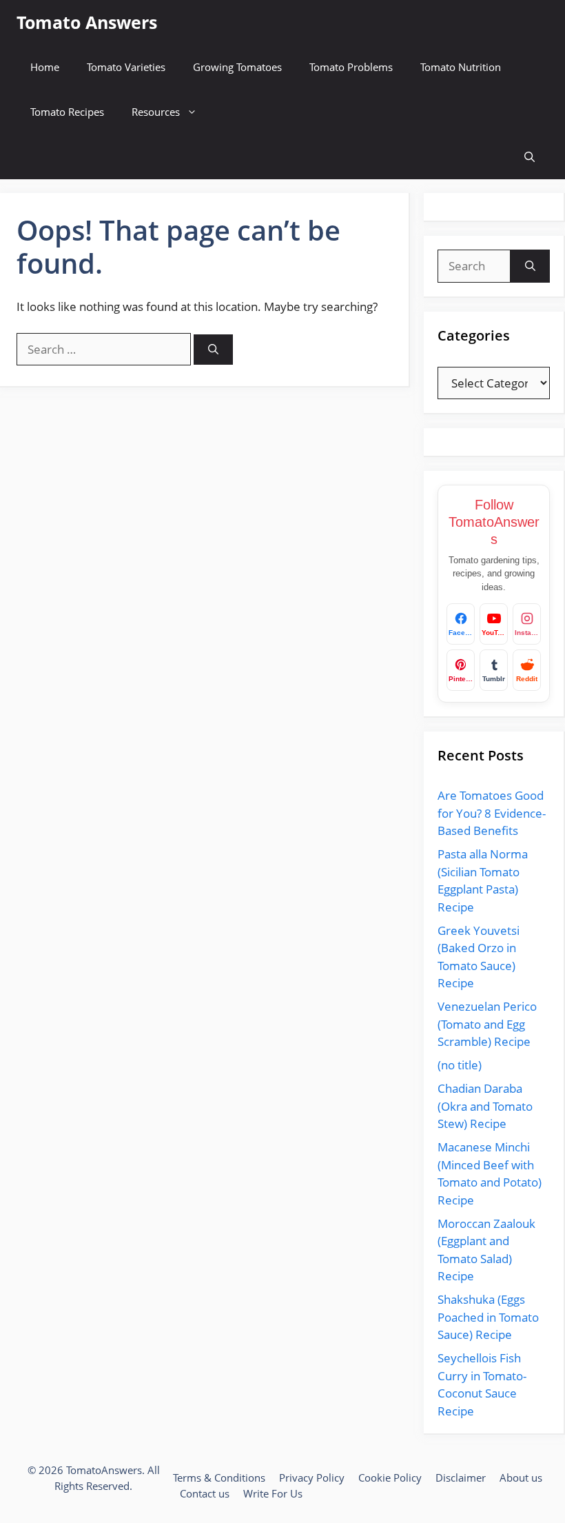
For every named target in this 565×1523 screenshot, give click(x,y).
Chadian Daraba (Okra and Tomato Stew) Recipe (485, 1105)
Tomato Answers (87, 22)
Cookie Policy (390, 1477)
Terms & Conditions (219, 1477)
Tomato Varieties (126, 67)
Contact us (204, 1493)
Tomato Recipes (67, 112)
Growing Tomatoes (237, 67)
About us (521, 1477)
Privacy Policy (312, 1477)
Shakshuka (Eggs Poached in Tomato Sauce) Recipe (488, 1316)
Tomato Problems (351, 67)
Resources (156, 112)
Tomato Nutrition (460, 67)
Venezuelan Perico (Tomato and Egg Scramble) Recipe (487, 1023)
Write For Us (272, 1493)
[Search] (213, 349)
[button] (529, 156)
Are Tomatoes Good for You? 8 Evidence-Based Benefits (492, 812)
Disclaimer (460, 1477)
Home (44, 67)
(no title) (460, 1065)
